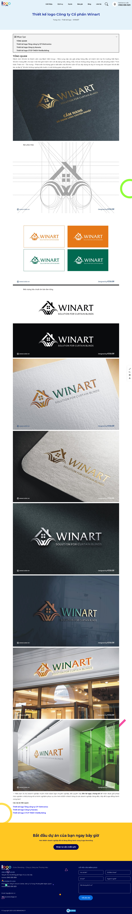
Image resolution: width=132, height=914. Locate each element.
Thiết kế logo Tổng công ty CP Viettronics (30, 807)
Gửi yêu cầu (122, 375)
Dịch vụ (60, 4)
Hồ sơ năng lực (121, 378)
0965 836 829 (11, 886)
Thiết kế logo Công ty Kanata (25, 810)
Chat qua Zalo (121, 372)
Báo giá (80, 4)
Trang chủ (56, 20)
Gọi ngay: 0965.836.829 (121, 369)
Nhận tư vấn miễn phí (66, 847)
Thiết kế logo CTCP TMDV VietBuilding (29, 813)
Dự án (70, 4)
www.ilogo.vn (12, 897)
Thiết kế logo (66, 20)
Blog (89, 4)
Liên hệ (98, 4)
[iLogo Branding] (6, 867)
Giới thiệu (49, 4)
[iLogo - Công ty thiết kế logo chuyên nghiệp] (6, 5)
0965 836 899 (12, 877)
